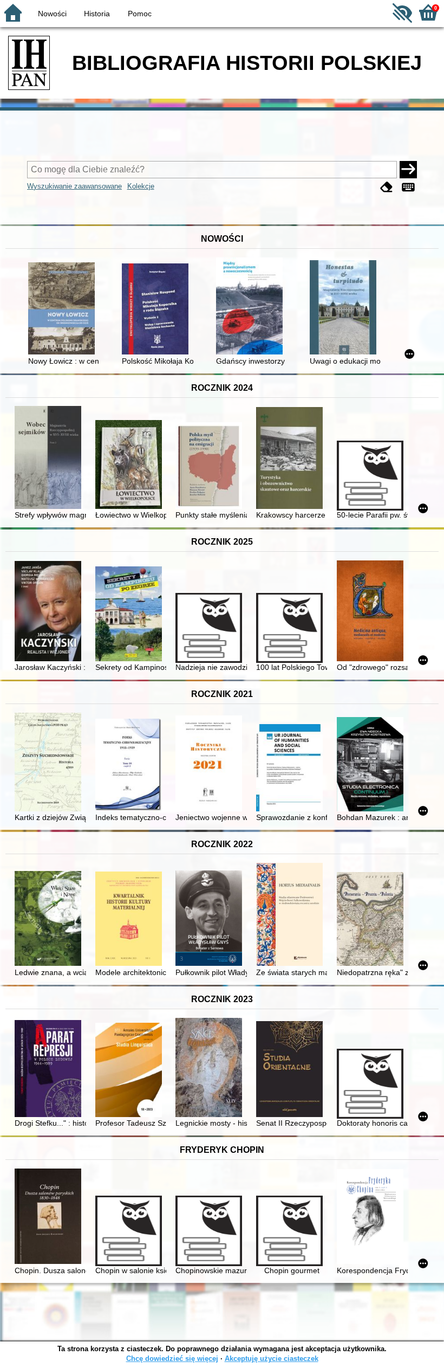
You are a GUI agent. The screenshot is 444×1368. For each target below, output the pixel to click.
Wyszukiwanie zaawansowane (74, 186)
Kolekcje (140, 186)
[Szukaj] (408, 169)
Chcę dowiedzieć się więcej (172, 1358)
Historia (97, 13)
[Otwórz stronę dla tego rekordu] (63, 309)
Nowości (52, 13)
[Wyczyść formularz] (386, 187)
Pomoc (140, 13)
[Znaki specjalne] (408, 187)
